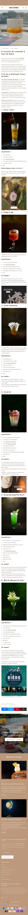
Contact (3, 865)
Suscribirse (7, 857)
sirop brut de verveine (11, 441)
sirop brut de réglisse (11, 630)
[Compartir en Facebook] (4, 709)
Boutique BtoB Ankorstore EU (8, 869)
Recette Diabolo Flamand (11, 819)
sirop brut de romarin (11, 551)
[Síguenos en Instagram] (2, 897)
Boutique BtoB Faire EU (6, 872)
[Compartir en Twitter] (11, 709)
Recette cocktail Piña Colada (12, 784)
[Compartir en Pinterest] (17, 709)
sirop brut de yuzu (10, 159)
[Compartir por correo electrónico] (23, 709)
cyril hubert (15, 48)
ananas (3, 781)
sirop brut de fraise (11, 443)
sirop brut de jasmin (10, 264)
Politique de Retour (5, 879)
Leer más (3, 794)
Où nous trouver (5, 867)
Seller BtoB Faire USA (6, 874)
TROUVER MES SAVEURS (14, 739)
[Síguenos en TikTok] (6, 897)
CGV (2, 877)
